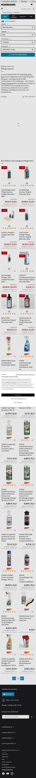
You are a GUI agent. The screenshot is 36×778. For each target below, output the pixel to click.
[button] (4, 374)
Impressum (32, 374)
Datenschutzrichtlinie (22, 374)
